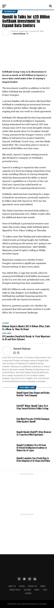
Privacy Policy (14, 589)
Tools (45, 589)
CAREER (42, 586)
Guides (36, 589)
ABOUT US (12, 586)
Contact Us (32, 586)
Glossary (27, 589)
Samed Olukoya (19, 34)
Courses (28, 593)
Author (22, 586)
